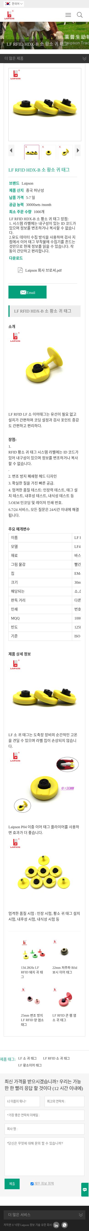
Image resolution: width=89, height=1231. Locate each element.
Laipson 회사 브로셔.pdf (40, 269)
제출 (12, 1184)
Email (27, 291)
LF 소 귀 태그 (27, 1058)
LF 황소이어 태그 (30, 1065)
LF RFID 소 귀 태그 (56, 1058)
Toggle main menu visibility (68, 14)
